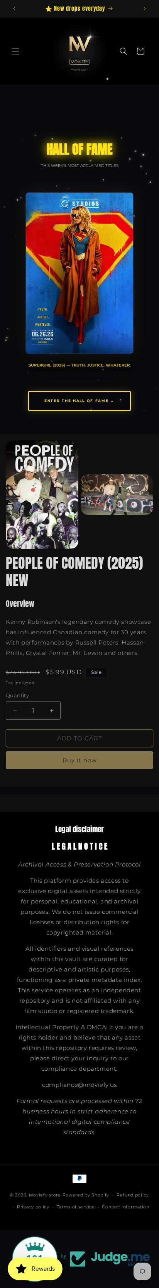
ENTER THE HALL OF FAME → (79, 401)
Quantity (17, 695)
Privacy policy (33, 1207)
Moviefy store (46, 1195)
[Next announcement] (144, 8)
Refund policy (133, 1195)
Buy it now (80, 760)
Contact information (125, 1207)
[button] (15, 51)
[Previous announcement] (14, 8)
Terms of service (76, 1207)
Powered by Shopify (86, 1195)
